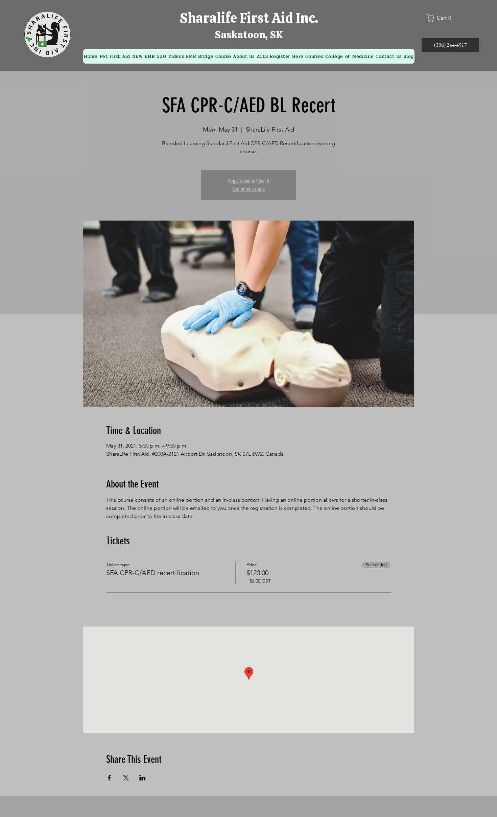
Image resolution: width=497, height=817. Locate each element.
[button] (441, 18)
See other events (248, 189)
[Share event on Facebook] (109, 777)
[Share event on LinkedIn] (142, 777)
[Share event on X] (126, 777)
